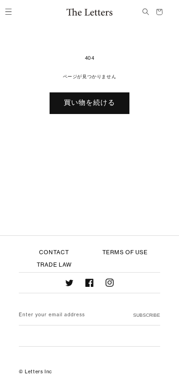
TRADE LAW (54, 264)
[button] (8, 12)
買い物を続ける (89, 102)
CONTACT (54, 252)
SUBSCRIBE (146, 315)
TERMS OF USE (125, 252)
